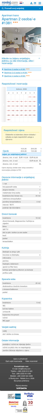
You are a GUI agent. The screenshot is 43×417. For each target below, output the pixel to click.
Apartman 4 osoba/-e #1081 (15, 76)
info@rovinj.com (24, 368)
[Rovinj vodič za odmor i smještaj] (10, 3)
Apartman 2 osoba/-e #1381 (14, 69)
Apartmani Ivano (10, 15)
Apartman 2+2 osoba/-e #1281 (15, 72)
